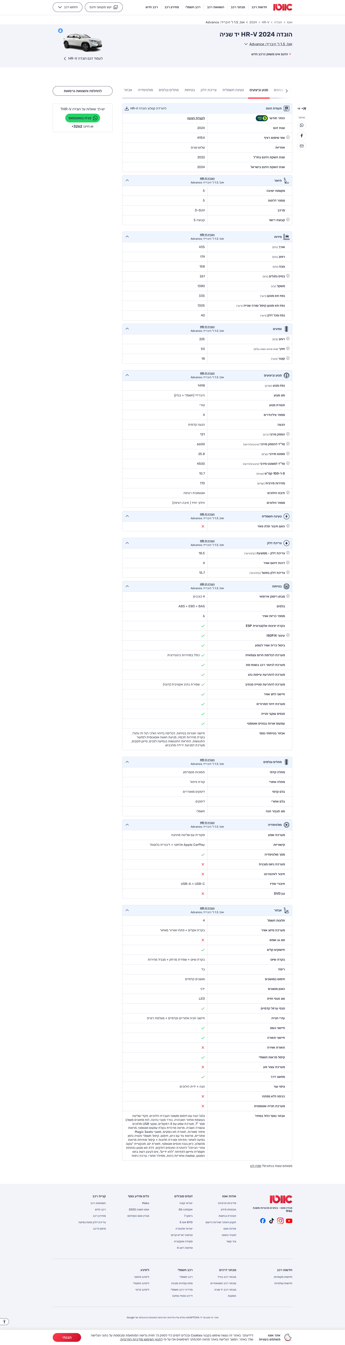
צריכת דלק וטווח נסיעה (92, 1222)
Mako (145, 1203)
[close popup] (231, 1299)
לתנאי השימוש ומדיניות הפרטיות (141, 1339)
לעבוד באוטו (229, 1235)
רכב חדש (100, 1209)
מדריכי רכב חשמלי (182, 1289)
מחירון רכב (99, 1216)
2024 (253, 22)
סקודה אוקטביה (183, 1241)
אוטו (289, 22)
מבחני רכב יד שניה (225, 1289)
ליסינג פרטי (142, 1289)
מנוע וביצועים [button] (259, 90)
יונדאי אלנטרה (184, 1228)
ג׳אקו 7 (188, 1216)
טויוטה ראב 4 (185, 1247)
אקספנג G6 (186, 1209)
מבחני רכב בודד (226, 1277)
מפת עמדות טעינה (182, 1283)
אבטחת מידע (228, 1209)
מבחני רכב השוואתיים (223, 1283)
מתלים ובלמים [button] (169, 90)
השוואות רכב (98, 1203)
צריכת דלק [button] (209, 90)
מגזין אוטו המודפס (138, 1216)
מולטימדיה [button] (145, 90)
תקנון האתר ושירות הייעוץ (220, 1222)
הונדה (278, 22)
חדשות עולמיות (283, 1283)
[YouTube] (289, 1221)
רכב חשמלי (186, 1277)
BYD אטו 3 (186, 1222)
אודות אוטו (229, 1228)
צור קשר (231, 1241)
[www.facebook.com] (263, 1221)
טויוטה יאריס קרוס (182, 1235)
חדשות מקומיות (283, 1277)
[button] (104, 7)
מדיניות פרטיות (227, 1203)
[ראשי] (281, 1199)
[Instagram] (280, 1221)
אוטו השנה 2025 (139, 1209)
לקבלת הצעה (196, 118)
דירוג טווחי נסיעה (182, 1296)
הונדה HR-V (207, 178)
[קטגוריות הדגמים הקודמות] (286, 91)
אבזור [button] (128, 90)
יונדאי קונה (186, 1203)
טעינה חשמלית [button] (233, 90)
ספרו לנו (255, 1166)
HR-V (265, 22)
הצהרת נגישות (227, 1216)
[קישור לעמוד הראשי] (282, 7)
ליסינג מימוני (141, 1277)
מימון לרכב (99, 1228)
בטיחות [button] (189, 90)
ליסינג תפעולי (141, 1283)
